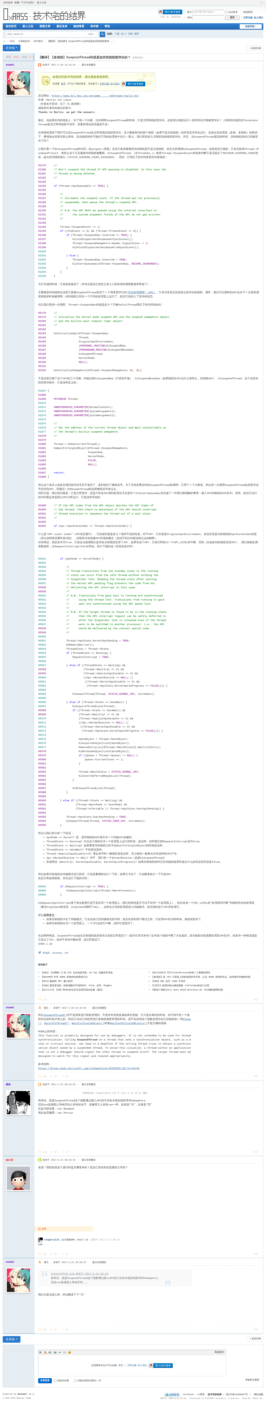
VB (122, 34)
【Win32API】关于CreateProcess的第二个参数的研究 (180, 972)
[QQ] (172, 1394)
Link (55, 1352)
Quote (60, 1352)
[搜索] (102, 34)
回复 (44, 1000)
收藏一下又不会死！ (24, 2)
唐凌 (8, 1084)
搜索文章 (45, 26)
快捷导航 (250, 26)
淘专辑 (94, 26)
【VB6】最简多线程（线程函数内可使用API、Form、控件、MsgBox (76, 985)
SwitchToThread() (56, 1023)
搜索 (90, 34)
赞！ (56, 1076)
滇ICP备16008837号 (237, 1394)
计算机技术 (24, 41)
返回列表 (256, 48)
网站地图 (258, 1394)
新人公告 (41, 2)
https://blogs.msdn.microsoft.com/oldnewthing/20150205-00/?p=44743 (88, 1068)
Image (50, 1352)
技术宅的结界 (4, 41)
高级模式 (219, 1352)
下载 (117, 34)
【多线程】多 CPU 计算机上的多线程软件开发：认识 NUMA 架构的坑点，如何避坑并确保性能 (200, 977)
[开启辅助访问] (258, 2)
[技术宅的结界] (44, 14)
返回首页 (11, 26)
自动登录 (233, 12)
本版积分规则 (252, 1380)
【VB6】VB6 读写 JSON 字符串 (168, 981)
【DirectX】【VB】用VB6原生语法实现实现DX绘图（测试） (72, 990)
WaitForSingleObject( (87, 1023)
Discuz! (22, 1394)
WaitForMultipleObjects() (128, 1023)
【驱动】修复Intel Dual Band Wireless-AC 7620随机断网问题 (187, 990)
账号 (189, 12)
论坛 (12, 41)
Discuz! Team (24, 1398)
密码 (189, 17)
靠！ (68, 1076)
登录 (63, 84)
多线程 (46, 953)
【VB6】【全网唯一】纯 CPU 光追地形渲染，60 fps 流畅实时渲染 (77, 972)
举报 (255, 999)
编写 (136, 34)
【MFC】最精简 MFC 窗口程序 (57, 981)
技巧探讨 (38, 41)
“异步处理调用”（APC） (141, 292)
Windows (57, 953)
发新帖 (10, 48)
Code (65, 1352)
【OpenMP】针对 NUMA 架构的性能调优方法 (64, 977)
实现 (130, 34)
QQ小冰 (9, 1160)
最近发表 (61, 26)
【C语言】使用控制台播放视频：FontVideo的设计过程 (180, 985)
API (67, 953)
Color (45, 1352)
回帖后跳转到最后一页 (89, 1380)
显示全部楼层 (89, 65)
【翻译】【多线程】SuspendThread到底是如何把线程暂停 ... (81, 41)
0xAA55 (10, 65)
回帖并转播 (63, 1380)
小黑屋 (200, 1394)
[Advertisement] (226, 1040)
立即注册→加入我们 (253, 17)
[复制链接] (137, 57)
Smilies (69, 1352)
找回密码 (248, 12)
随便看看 (78, 26)
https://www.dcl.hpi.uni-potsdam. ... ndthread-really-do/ (95, 95)
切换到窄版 (261, 2)
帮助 (107, 26)
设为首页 (8, 2)
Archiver (188, 1394)
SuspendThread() (55, 1015)
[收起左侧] (33, 57)
